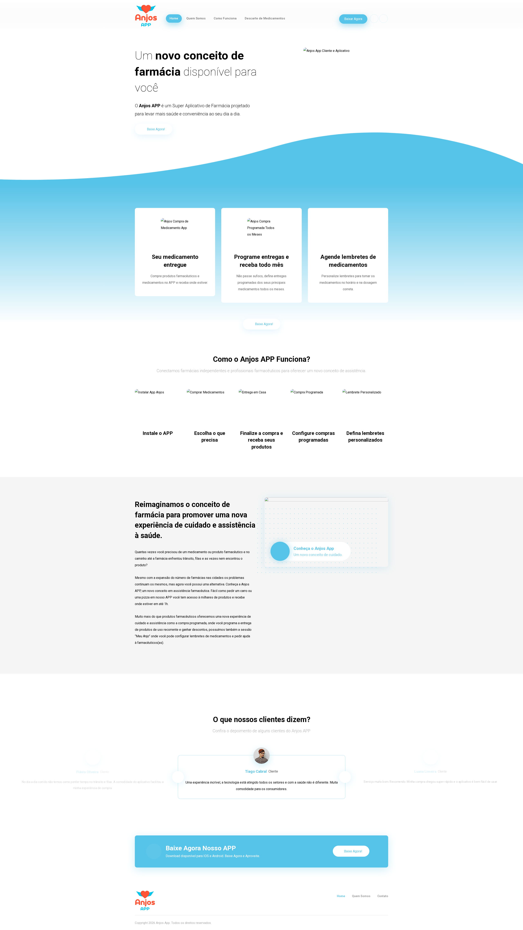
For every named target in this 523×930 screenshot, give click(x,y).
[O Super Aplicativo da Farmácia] (146, 15)
